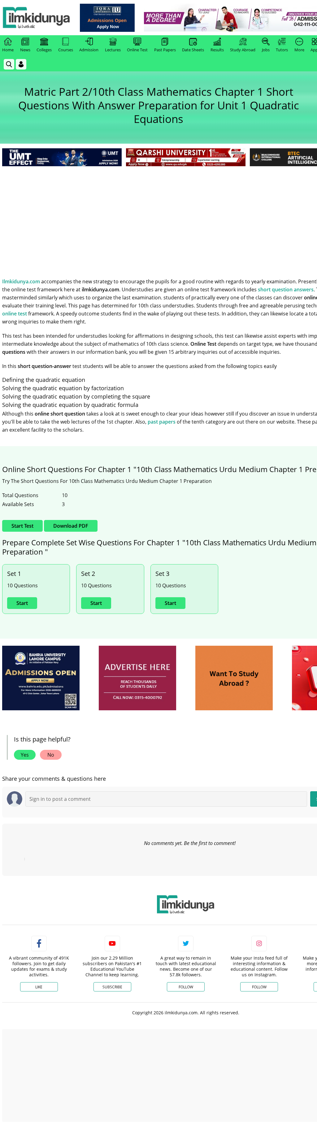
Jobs (266, 50)
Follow (186, 987)
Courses (65, 50)
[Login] (21, 64)
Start (22, 603)
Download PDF (70, 525)
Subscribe (112, 987)
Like (38, 987)
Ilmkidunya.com (21, 281)
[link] (107, 18)
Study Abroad (242, 50)
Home (8, 50)
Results (217, 50)
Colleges (44, 50)
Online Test (137, 50)
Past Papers (165, 50)
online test (14, 313)
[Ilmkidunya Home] (36, 18)
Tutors (282, 50)
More (299, 50)
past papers (162, 421)
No (50, 754)
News (25, 50)
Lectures (113, 50)
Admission (88, 50)
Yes (25, 754)
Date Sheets (193, 50)
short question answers (286, 289)
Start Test (22, 525)
